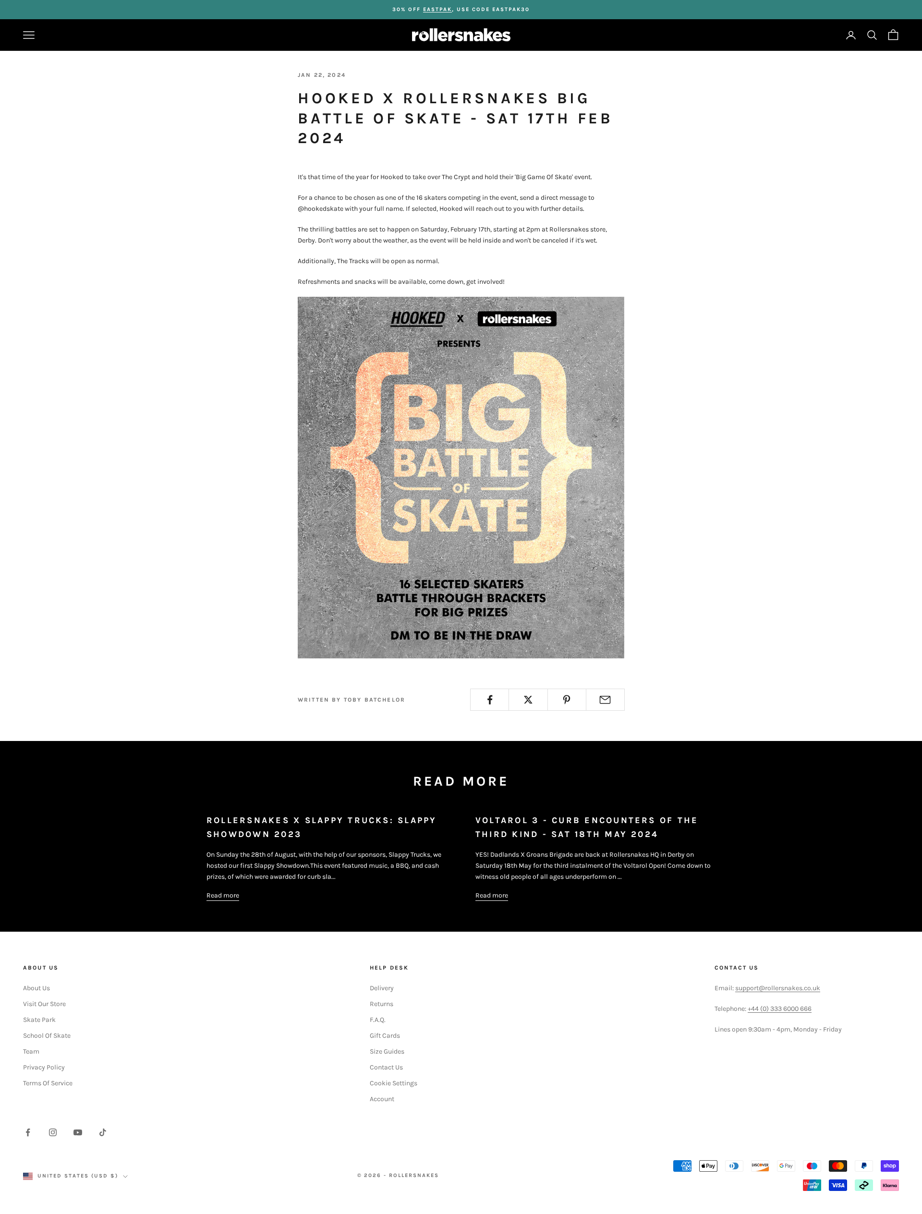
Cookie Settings (393, 1083)
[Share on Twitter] (528, 699)
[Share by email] (605, 699)
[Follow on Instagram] (53, 1132)
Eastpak (437, 9)
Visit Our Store (44, 1004)
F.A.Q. (378, 1020)
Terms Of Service (48, 1083)
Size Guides (387, 1051)
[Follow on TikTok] (103, 1132)
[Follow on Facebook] (28, 1132)
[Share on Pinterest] (567, 699)
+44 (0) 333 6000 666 (780, 1009)
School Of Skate (47, 1036)
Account (382, 1099)
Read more (222, 895)
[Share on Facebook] (490, 699)
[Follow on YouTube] (78, 1132)
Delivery (382, 988)
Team (31, 1051)
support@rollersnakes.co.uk (777, 988)
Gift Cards (385, 1036)
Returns (381, 1004)
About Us (36, 988)
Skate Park (39, 1020)
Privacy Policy (44, 1067)
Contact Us (386, 1067)
